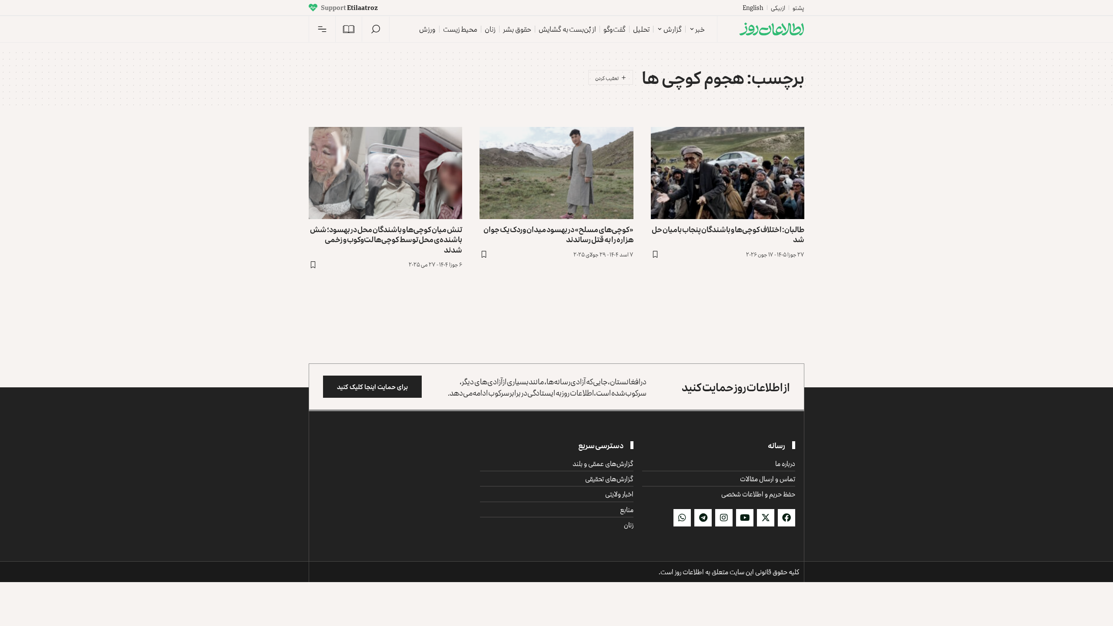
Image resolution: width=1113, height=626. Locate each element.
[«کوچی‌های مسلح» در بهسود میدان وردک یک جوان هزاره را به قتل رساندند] (556, 173)
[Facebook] (786, 517)
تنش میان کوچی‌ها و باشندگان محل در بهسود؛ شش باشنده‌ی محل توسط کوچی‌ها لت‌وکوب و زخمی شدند (386, 239)
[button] (375, 29)
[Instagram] (724, 517)
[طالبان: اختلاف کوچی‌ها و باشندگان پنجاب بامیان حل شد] (727, 173)
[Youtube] (744, 517)
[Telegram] (703, 517)
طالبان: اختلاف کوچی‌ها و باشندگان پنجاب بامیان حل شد (728, 234)
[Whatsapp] (682, 517)
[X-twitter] (765, 517)
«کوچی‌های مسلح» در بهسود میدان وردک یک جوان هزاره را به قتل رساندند (558, 234)
